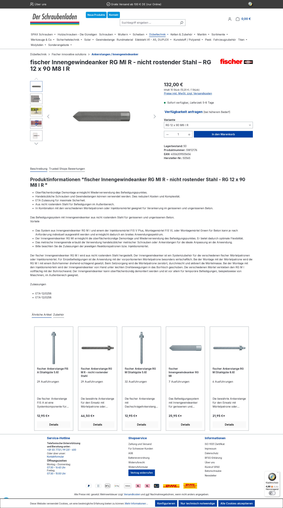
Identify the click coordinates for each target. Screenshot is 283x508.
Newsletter (211, 475)
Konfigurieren (166, 503)
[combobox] (149, 22)
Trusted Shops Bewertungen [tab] (67, 168)
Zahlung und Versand (139, 444)
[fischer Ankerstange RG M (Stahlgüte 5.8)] (141, 348)
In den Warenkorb (223, 134)
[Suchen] (181, 22)
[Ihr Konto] (230, 19)
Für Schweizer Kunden (140, 448)
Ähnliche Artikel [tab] (42, 314)
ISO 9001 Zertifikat (215, 444)
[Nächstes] (154, 116)
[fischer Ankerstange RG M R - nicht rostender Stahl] (97, 348)
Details (53, 424)
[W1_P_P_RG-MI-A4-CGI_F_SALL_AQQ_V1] (101, 116)
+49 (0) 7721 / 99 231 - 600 (61, 449)
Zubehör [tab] (58, 314)
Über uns (40, 4)
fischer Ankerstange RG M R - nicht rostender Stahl (96, 372)
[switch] (272, 493)
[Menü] (278, 473)
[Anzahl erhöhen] (189, 134)
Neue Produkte (96, 14)
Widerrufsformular (138, 467)
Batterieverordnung (139, 457)
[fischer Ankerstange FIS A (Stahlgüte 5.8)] (53, 348)
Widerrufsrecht (136, 462)
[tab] (38, 169)
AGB (130, 453)
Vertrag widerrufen (142, 472)
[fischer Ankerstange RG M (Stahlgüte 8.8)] (229, 348)
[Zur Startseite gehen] (54, 19)
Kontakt (113, 14)
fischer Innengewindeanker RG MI (184, 372)
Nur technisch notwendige (198, 503)
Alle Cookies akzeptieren (236, 503)
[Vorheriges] (48, 116)
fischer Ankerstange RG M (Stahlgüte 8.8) (228, 370)
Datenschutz (211, 453)
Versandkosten (132, 494)
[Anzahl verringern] (167, 134)
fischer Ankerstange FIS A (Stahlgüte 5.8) (52, 370)
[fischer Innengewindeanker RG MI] (185, 348)
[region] (94, 116)
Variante (169, 119)
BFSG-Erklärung (213, 457)
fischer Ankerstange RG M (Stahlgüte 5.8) (140, 370)
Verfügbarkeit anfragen (184, 112)
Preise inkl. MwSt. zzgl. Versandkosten (188, 93)
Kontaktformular (55, 456)
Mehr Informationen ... (136, 503)
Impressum (210, 448)
